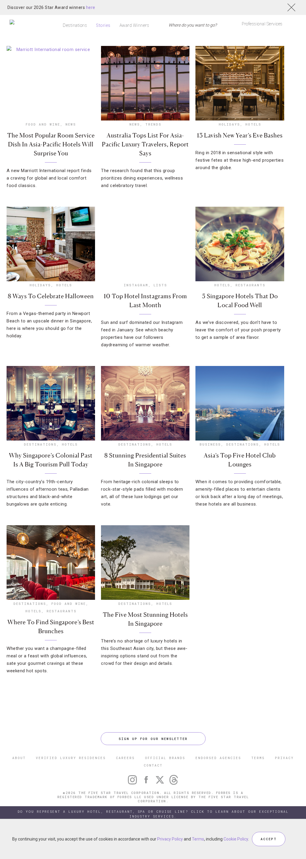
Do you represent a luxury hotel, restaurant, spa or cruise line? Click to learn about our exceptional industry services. (153, 813)
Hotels (253, 124)
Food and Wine (43, 124)
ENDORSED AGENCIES (218, 758)
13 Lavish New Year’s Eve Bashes (240, 135)
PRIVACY (284, 758)
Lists (160, 285)
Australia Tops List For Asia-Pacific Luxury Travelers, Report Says (145, 144)
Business (210, 444)
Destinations (75, 25)
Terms (198, 839)
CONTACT (153, 765)
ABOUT (19, 758)
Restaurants (250, 285)
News (70, 124)
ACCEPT (269, 839)
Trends (153, 124)
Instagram (136, 285)
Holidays (229, 124)
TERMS (258, 758)
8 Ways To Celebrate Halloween (51, 296)
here (90, 7)
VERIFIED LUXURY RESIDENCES (71, 758)
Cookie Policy (236, 839)
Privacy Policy (170, 839)
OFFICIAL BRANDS (165, 758)
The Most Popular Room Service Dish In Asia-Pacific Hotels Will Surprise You (51, 144)
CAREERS (125, 758)
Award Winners (134, 25)
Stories (103, 25)
